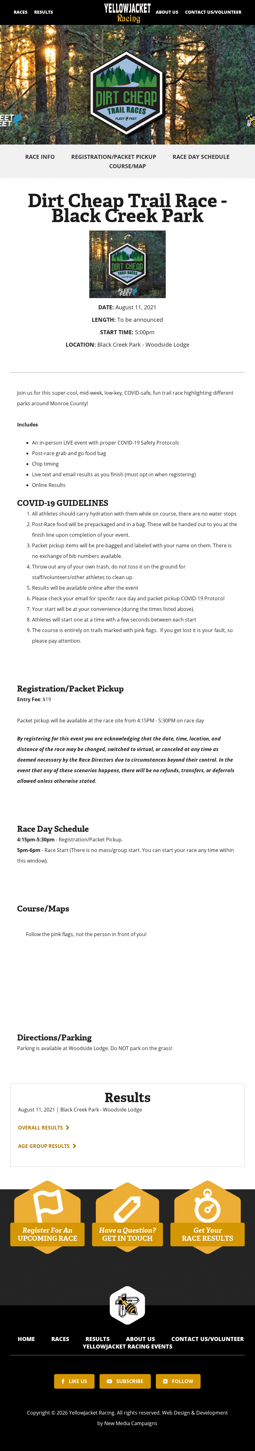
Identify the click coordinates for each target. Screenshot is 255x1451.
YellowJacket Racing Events (127, 1346)
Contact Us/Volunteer (213, 12)
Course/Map (127, 166)
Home (27, 1339)
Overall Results (40, 1127)
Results (43, 12)
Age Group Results (44, 1146)
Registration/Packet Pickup (113, 156)
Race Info (40, 156)
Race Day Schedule (201, 156)
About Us (167, 12)
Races (20, 12)
